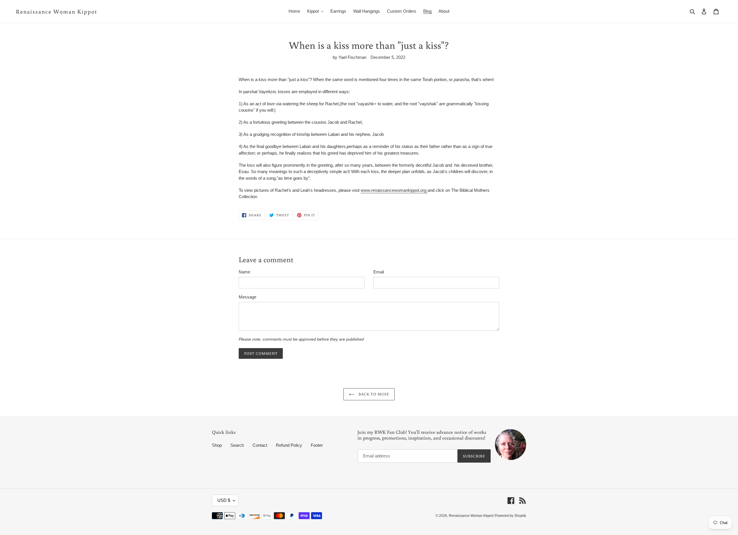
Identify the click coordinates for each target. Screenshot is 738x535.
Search (237, 445)
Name (244, 271)
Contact (260, 445)
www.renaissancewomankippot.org (394, 190)
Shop (217, 445)
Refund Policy (289, 445)
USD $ (223, 500)
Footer (317, 445)
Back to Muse (373, 394)
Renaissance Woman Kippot (56, 11)
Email (378, 271)
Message (247, 296)
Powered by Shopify (510, 516)
